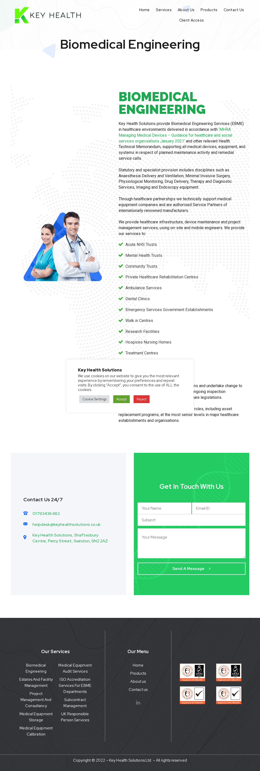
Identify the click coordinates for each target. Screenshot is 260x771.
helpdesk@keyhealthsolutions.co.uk (66, 524)
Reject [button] (142, 399)
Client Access (191, 20)
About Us (186, 9)
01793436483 (46, 513)
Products (209, 9)
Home (144, 9)
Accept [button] (121, 399)
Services (164, 9)
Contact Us (234, 9)
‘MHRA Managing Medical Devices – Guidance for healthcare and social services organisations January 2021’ (175, 135)
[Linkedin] (138, 703)
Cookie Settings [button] (94, 399)
